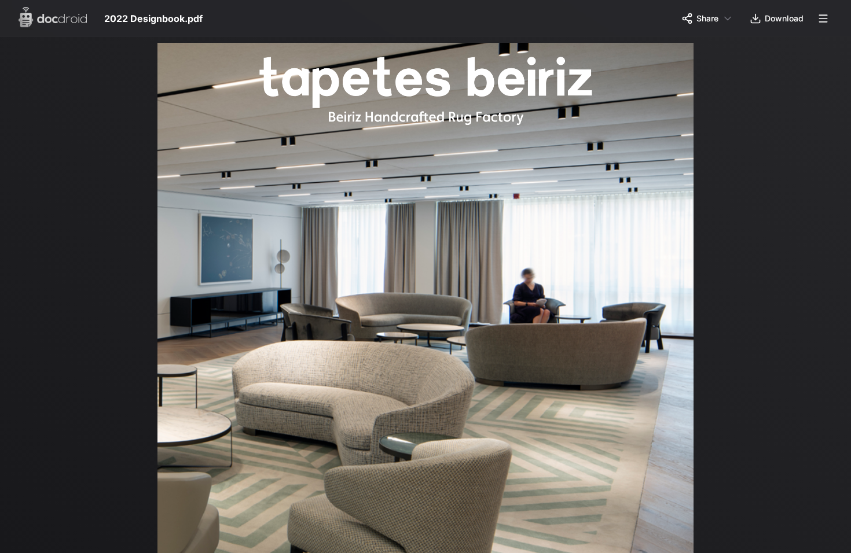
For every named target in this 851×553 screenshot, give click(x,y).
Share (707, 18)
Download (784, 18)
